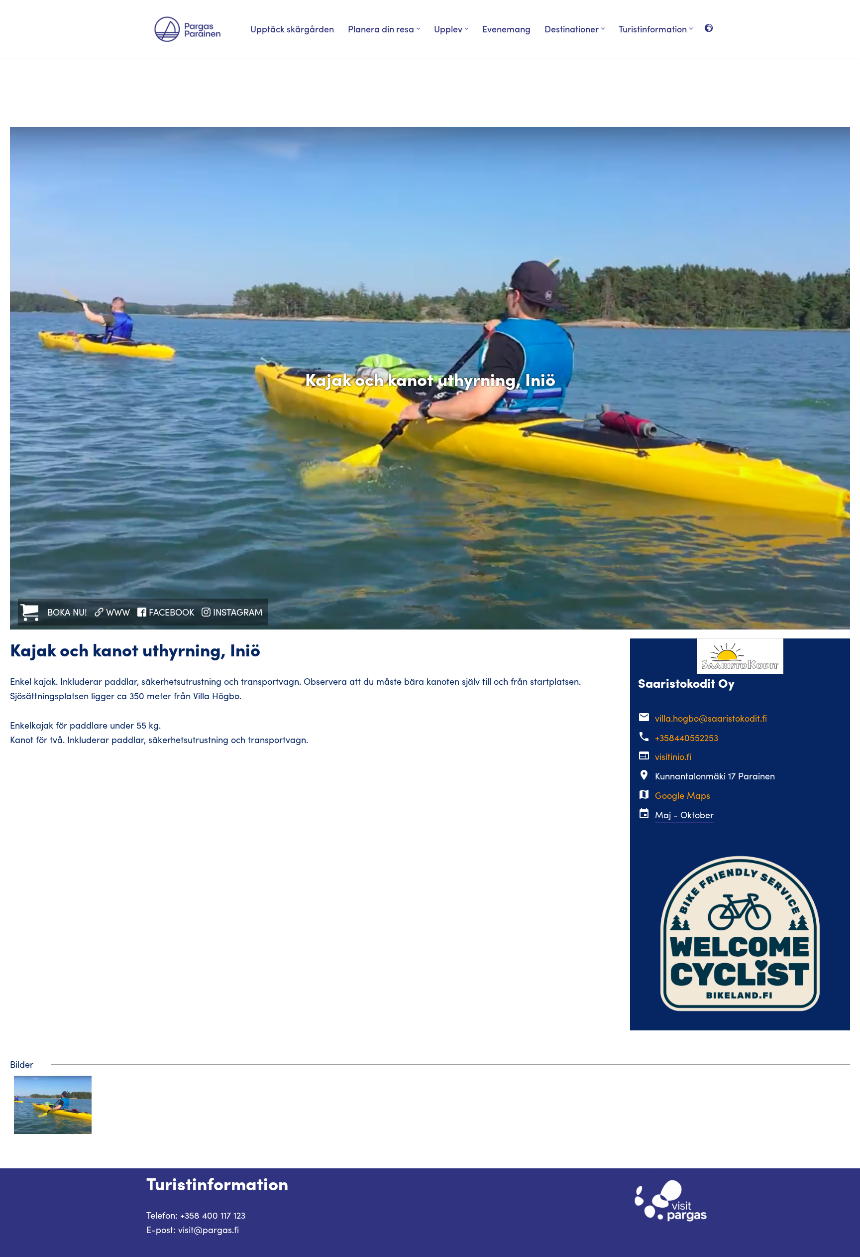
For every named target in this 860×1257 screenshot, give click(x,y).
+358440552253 (686, 738)
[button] (418, 28)
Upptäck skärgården (292, 28)
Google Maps (682, 795)
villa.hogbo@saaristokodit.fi (711, 718)
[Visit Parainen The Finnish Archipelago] (187, 29)
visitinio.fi (673, 756)
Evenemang (506, 28)
